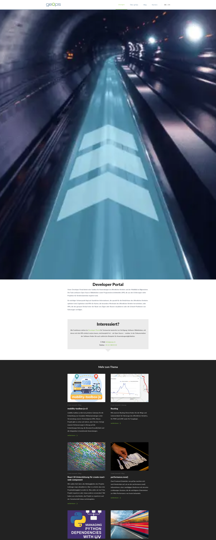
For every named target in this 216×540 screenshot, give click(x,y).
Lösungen (121, 4)
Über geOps (134, 5)
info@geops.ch (110, 342)
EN (169, 5)
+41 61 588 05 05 (111, 345)
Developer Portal (94, 330)
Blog (145, 5)
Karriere (154, 5)
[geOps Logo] (53, 5)
